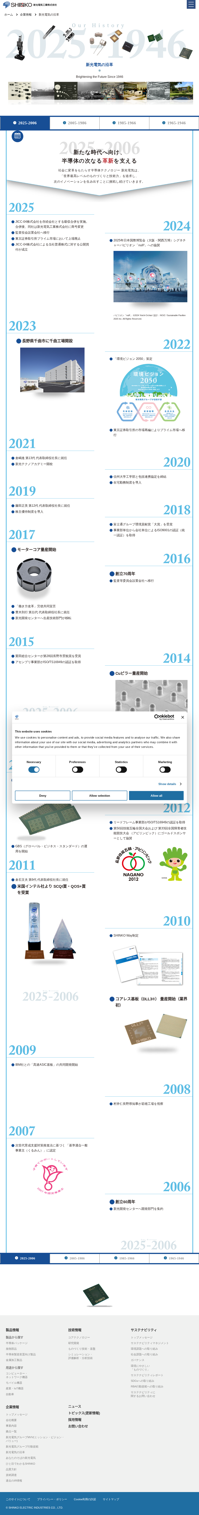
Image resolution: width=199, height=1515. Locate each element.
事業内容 (11, 1426)
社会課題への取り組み (144, 1354)
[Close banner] (182, 717)
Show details (167, 783)
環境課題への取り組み (144, 1349)
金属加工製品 (14, 1360)
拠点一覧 (11, 1431)
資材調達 (11, 1475)
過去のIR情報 (14, 1480)
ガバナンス (137, 1360)
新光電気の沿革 (15, 1452)
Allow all (156, 795)
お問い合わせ (78, 1426)
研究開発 (73, 1343)
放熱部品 (11, 1349)
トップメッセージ (142, 1337)
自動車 (10, 1394)
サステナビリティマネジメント (150, 1343)
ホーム (8, 14)
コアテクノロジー (79, 1337)
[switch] (77, 769)
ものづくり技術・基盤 (81, 1349)
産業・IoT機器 (15, 1388)
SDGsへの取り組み (142, 1381)
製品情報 (12, 1330)
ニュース (74, 1406)
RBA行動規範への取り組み (147, 1386)
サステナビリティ (144, 1330)
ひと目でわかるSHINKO (20, 1463)
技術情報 (74, 1330)
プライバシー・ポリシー (52, 1499)
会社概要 (11, 1420)
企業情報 (26, 14)
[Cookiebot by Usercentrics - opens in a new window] (157, 717)
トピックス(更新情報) (84, 1413)
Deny (42, 795)
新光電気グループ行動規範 (22, 1446)
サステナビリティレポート (147, 1375)
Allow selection (99, 795)
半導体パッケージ (17, 1343)
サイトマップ (111, 1499)
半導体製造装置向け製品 (21, 1354)
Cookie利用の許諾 (85, 1499)
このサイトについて (18, 1499)
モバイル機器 (14, 1383)
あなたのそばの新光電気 (21, 1458)
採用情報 (74, 1420)
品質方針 (11, 1469)
